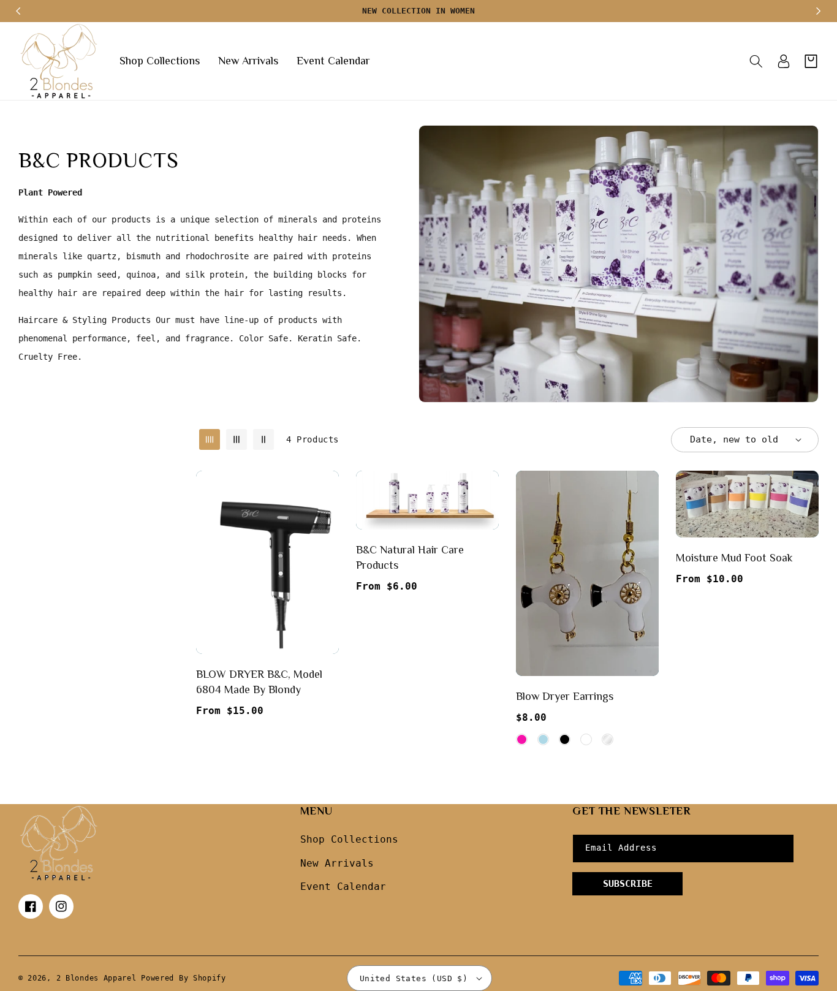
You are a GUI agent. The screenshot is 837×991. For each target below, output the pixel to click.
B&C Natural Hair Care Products (410, 557)
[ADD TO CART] (327, 541)
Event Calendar (343, 886)
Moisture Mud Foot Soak (734, 558)
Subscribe (628, 883)
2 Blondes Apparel (96, 978)
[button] (755, 61)
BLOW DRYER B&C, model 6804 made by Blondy (259, 682)
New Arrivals (337, 863)
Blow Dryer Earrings (564, 696)
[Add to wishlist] (327, 488)
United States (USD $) (414, 978)
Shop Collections (349, 839)
